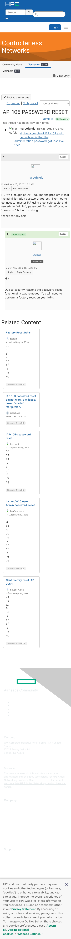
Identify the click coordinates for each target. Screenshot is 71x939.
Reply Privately (20, 188)
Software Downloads (15, 869)
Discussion (37, 64)
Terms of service (13, 830)
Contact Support (13, 859)
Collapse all (30, 103)
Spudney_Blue (17, 589)
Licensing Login (13, 875)
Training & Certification (16, 864)
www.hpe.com (42, 780)
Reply (7, 188)
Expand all (13, 103)
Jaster (37, 254)
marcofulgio (35, 177)
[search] (29, 12)
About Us (9, 805)
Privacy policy (12, 825)
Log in (55, 27)
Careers (8, 810)
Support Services (13, 854)
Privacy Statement (23, 909)
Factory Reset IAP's (18, 332)
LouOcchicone (17, 511)
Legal (7, 836)
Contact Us (10, 815)
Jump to (55, 118)
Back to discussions (17, 97)
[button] (66, 884)
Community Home (12, 64)
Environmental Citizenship (18, 820)
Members (10, 70)
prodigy (13, 338)
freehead (14, 444)
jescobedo (15, 413)
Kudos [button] (63, 156)
